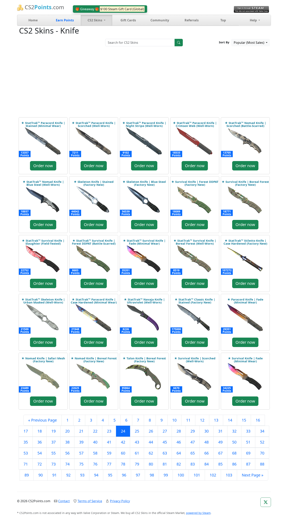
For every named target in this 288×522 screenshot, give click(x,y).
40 (95, 442)
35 (26, 442)
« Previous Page (42, 420)
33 (248, 431)
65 (192, 453)
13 (216, 420)
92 (68, 475)
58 (95, 453)
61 (137, 453)
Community (159, 20)
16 (258, 420)
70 (262, 453)
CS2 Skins (95, 20)
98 (152, 475)
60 (123, 453)
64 (179, 453)
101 (197, 475)
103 (229, 475)
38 (67, 442)
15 (244, 420)
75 (81, 464)
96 (124, 475)
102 (213, 475)
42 (123, 442)
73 (53, 464)
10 (174, 420)
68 (234, 453)
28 (179, 431)
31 (220, 431)
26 (151, 431)
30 (206, 431)
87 (248, 464)
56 (67, 453)
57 (81, 453)
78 (123, 464)
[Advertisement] (144, 83)
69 (248, 453)
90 (40, 475)
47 (192, 442)
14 (230, 420)
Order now (43, 165)
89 (26, 475)
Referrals (192, 20)
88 (262, 464)
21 (81, 431)
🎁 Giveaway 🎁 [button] (109, 9)
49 (220, 442)
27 (165, 431)
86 (234, 464)
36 (39, 442)
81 (165, 464)
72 (39, 464)
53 (26, 453)
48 (206, 442)
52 (262, 442)
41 (109, 442)
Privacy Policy (120, 501)
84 (206, 464)
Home (33, 20)
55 (53, 453)
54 (39, 453)
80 (151, 464)
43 (137, 442)
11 (188, 420)
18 (39, 431)
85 (220, 464)
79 (137, 464)
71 (26, 464)
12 (202, 420)
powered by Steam (198, 513)
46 (179, 442)
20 (67, 431)
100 (181, 475)
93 (82, 475)
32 (234, 431)
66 (206, 453)
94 (96, 475)
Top (223, 20)
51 (248, 442)
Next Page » (252, 475)
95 (110, 475)
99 (166, 475)
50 (234, 442)
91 (54, 475)
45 (165, 442)
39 (81, 442)
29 (192, 431)
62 (151, 453)
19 (53, 431)
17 (26, 431)
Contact (64, 501)
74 (67, 464)
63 (165, 453)
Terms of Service (90, 501)
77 (109, 464)
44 (151, 442)
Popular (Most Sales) (249, 42)
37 (53, 442)
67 (220, 453)
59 (109, 453)
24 (123, 431)
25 (137, 431)
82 (179, 464)
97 (138, 475)
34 (262, 431)
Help (254, 20)
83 (192, 464)
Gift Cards (128, 20)
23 (109, 431)
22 (95, 431)
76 (95, 464)
